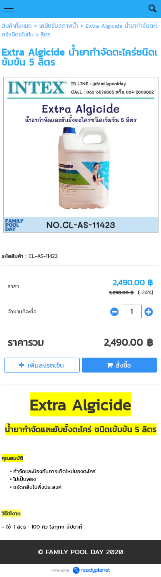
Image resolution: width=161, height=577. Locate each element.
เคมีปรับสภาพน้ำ (58, 26)
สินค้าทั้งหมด (17, 26)
